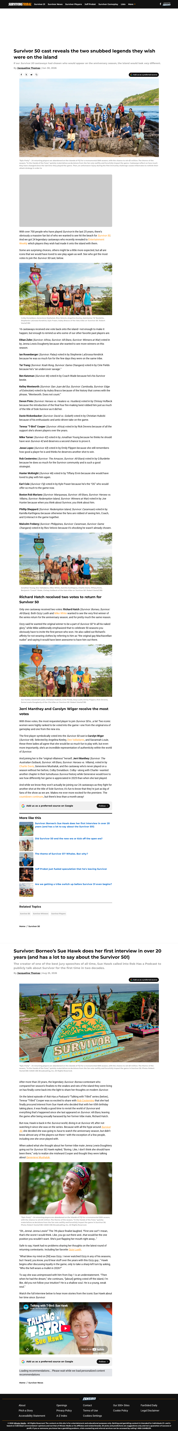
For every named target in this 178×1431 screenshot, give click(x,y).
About (22, 1405)
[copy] (36, 75)
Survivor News (55, 4)
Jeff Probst (90, 4)
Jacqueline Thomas (28, 68)
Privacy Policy (64, 1410)
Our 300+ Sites (121, 1405)
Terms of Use (90, 1410)
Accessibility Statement (32, 1415)
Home (22, 926)
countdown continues (31, 796)
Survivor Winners (40, 914)
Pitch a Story (26, 1410)
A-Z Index (61, 1415)
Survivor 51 (39, 4)
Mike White (60, 613)
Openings (61, 1405)
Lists (123, 4)
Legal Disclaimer (150, 1410)
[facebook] (160, 4)
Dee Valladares (75, 739)
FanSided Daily (149, 1405)
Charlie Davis (26, 766)
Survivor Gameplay (108, 4)
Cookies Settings (92, 1415)
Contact (87, 1405)
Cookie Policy (120, 1410)
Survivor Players (73, 4)
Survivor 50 (25, 914)
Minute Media (20, 1423)
